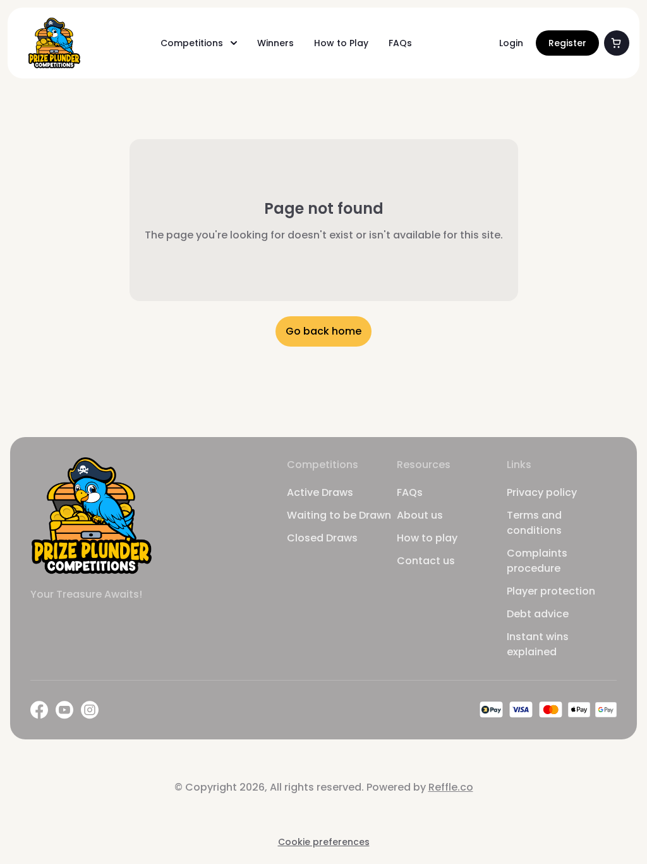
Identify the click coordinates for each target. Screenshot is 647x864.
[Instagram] (90, 710)
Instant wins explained (538, 644)
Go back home (323, 331)
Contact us (426, 560)
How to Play (341, 43)
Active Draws (320, 492)
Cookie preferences (324, 842)
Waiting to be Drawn (339, 515)
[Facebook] (39, 710)
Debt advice (538, 614)
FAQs (400, 43)
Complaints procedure (537, 561)
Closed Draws (322, 538)
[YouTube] (64, 710)
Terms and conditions (534, 523)
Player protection (551, 591)
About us (420, 515)
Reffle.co (450, 787)
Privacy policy (542, 492)
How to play (427, 538)
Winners (275, 43)
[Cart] (616, 43)
